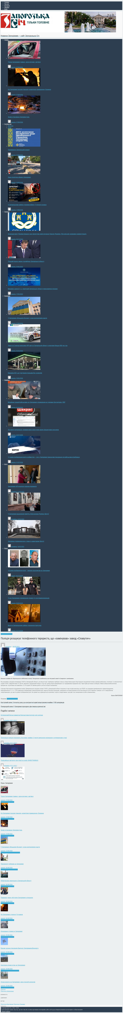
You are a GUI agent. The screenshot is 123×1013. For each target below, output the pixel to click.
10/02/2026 (19, 378)
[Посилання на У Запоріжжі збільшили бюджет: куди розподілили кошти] (24, 314)
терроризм (14, 699)
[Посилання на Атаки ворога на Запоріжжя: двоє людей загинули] (4, 978)
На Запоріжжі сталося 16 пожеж (12, 915)
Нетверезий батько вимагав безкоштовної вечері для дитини (22, 715)
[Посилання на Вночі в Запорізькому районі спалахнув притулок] (24, 622)
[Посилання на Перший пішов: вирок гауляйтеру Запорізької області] (24, 258)
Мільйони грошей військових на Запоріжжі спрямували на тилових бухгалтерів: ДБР (36, 402)
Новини (12, 802)
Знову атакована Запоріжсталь (18, 117)
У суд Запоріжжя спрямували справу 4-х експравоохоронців (28, 598)
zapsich (13, 67)
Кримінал (9, 634)
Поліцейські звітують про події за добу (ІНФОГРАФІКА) (19, 760)
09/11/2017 (13, 720)
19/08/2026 (19, 155)
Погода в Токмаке (19, 1004)
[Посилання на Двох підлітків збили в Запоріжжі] (24, 173)
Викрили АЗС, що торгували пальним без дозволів (25, 373)
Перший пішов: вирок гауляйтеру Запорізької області (26, 261)
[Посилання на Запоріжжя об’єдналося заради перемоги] (24, 483)
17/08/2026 (19, 210)
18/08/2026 (19, 182)
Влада (5, 869)
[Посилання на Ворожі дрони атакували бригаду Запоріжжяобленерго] (4, 944)
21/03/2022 (20, 492)
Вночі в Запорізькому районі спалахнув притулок (24, 625)
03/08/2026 (19, 407)
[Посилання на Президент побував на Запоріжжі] (4, 860)
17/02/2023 (19, 294)
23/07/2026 (19, 435)
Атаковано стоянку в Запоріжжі (11, 931)
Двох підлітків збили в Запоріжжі (19, 177)
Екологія (6, 971)
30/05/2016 (16, 647)
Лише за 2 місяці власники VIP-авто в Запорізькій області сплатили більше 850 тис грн (37, 346)
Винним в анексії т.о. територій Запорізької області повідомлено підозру (33, 289)
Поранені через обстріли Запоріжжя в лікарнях (17, 898)
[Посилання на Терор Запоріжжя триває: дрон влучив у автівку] (24, 58)
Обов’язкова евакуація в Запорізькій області (16, 881)
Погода (3, 989)
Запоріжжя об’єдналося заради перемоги (22, 486)
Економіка (7, 852)
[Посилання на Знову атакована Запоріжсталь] (24, 113)
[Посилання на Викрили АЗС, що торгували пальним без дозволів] (24, 369)
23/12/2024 (19, 239)
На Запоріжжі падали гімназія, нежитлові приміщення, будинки (29, 89)
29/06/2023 (19, 267)
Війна (2, 802)
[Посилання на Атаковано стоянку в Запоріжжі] (4, 928)
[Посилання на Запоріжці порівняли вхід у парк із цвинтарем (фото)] (24, 538)
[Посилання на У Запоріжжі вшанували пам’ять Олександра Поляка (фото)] (24, 510)
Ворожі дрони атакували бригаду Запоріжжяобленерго (19, 948)
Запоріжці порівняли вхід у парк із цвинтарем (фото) (26, 541)
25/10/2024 (19, 631)
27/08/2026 (19, 67)
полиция (9, 699)
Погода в (7, 991)
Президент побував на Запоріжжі (12, 864)
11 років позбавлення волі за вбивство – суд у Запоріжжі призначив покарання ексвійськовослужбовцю (44, 457)
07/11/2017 (13, 743)
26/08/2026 (9, 868)
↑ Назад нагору (5, 1011)
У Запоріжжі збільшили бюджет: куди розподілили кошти (27, 318)
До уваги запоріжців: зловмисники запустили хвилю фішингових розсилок (33, 430)
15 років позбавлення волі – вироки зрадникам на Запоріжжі (29, 571)
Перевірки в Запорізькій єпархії (19, 150)
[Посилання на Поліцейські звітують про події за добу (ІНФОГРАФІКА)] (13, 779)
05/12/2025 (19, 576)
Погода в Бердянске (7, 1004)
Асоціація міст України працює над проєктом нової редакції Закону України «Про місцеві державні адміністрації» (47, 234)
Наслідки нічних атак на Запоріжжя (13, 965)
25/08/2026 (9, 935)
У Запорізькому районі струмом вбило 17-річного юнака (27, 205)
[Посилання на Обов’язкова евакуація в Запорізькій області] (4, 877)
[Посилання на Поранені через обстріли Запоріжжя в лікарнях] (4, 894)
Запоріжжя (4, 634)
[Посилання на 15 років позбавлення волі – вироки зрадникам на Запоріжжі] (24, 567)
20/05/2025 (19, 603)
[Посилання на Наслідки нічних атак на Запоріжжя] (4, 961)
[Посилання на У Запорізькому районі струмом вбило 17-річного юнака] (24, 201)
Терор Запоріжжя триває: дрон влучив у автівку (24, 62)
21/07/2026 (19, 462)
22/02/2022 (20, 519)
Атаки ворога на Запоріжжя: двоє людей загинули (18, 982)
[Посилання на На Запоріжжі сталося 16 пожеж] (4, 911)
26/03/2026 (19, 351)
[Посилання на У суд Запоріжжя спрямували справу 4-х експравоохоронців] (24, 594)
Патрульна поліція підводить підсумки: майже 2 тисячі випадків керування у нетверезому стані (34, 738)
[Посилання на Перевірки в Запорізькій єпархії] (24, 146)
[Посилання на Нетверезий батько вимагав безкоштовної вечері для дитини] (13, 734)
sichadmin (14, 492)
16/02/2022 (20, 546)
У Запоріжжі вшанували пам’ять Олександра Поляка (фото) (28, 514)
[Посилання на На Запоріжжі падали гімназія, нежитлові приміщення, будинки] (24, 86)
